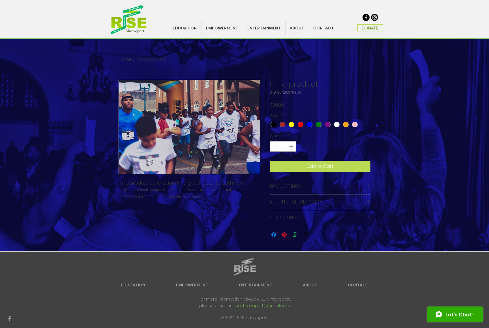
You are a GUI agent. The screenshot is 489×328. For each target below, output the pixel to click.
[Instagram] (374, 17)
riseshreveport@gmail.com (261, 305)
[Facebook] (366, 17)
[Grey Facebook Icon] (9, 318)
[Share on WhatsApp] (295, 234)
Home (125, 59)
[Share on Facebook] (273, 234)
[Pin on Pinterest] (284, 234)
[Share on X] (306, 234)
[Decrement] (274, 146)
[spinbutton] (283, 146)
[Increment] (291, 146)
